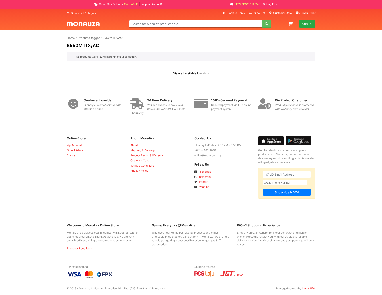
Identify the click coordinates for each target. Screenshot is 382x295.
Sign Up (307, 23)
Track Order (307, 13)
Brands (71, 155)
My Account (74, 145)
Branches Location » (79, 248)
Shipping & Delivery (142, 150)
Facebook (204, 171)
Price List (259, 13)
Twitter (202, 182)
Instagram (204, 176)
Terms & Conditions (142, 165)
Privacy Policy (139, 170)
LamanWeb (308, 288)
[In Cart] (291, 23)
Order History (75, 150)
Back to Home (236, 13)
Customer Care (282, 13)
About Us (136, 145)
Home (71, 38)
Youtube (204, 187)
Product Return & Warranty (146, 155)
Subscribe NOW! (287, 192)
